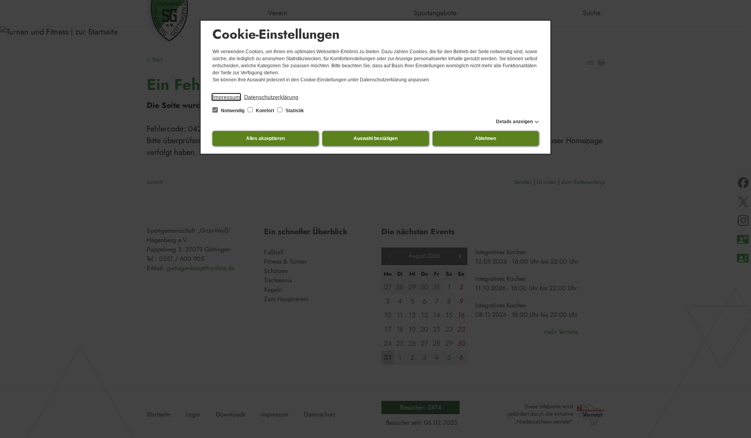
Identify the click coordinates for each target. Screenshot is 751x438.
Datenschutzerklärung (271, 97)
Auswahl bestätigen (375, 138)
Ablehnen (485, 138)
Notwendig (233, 110)
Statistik (294, 110)
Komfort (265, 110)
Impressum (226, 97)
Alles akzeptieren (265, 138)
